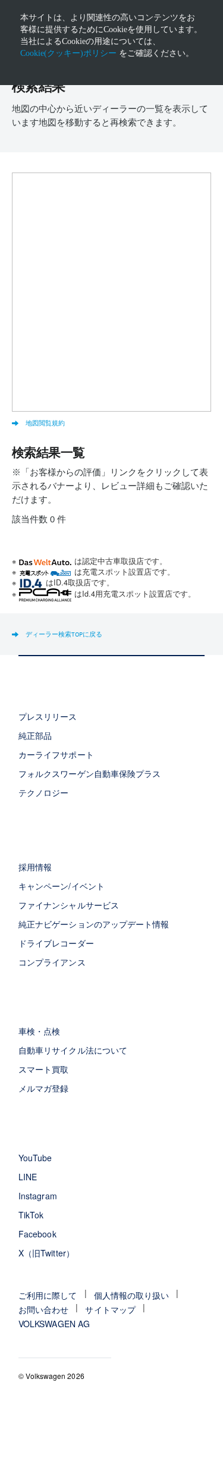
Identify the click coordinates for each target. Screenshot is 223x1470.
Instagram (37, 1196)
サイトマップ (110, 1309)
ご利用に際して (47, 1295)
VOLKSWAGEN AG (54, 1324)
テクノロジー (43, 792)
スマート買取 (43, 1069)
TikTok (30, 1215)
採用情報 (35, 867)
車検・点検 (39, 1031)
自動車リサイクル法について (72, 1050)
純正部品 (35, 735)
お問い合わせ (43, 1309)
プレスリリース (47, 716)
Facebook (37, 1234)
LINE (27, 1177)
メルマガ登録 (43, 1088)
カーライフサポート (55, 754)
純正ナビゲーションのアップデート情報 (93, 924)
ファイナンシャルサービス (68, 905)
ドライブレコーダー (55, 943)
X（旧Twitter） (46, 1253)
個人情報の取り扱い (131, 1295)
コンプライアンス (51, 962)
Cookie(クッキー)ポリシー (68, 53)
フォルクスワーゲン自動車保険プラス (89, 773)
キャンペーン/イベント (61, 886)
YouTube (35, 1158)
